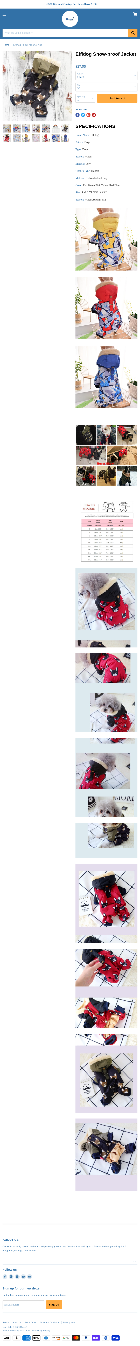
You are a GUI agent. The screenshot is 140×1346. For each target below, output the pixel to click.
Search (6, 1322)
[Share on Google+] (88, 115)
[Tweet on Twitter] (83, 115)
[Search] (132, 33)
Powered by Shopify (41, 1330)
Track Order (30, 1322)
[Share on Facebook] (77, 115)
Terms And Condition (49, 1322)
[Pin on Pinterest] (94, 115)
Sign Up (54, 1304)
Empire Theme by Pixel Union (17, 1330)
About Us (16, 1322)
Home (6, 44)
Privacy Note (69, 1322)
